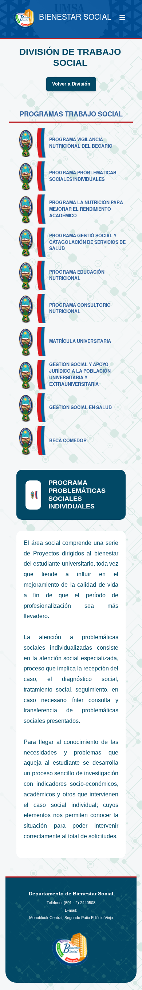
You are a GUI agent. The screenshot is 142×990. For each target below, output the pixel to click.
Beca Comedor (68, 440)
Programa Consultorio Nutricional (80, 308)
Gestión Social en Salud (80, 407)
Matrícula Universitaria (80, 341)
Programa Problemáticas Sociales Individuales (82, 175)
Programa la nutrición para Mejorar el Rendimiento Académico (86, 209)
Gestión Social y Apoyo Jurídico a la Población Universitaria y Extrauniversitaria (80, 374)
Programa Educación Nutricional (76, 275)
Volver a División (71, 84)
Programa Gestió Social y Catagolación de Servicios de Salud (87, 242)
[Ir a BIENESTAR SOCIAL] (24, 19)
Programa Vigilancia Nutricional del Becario (81, 142)
